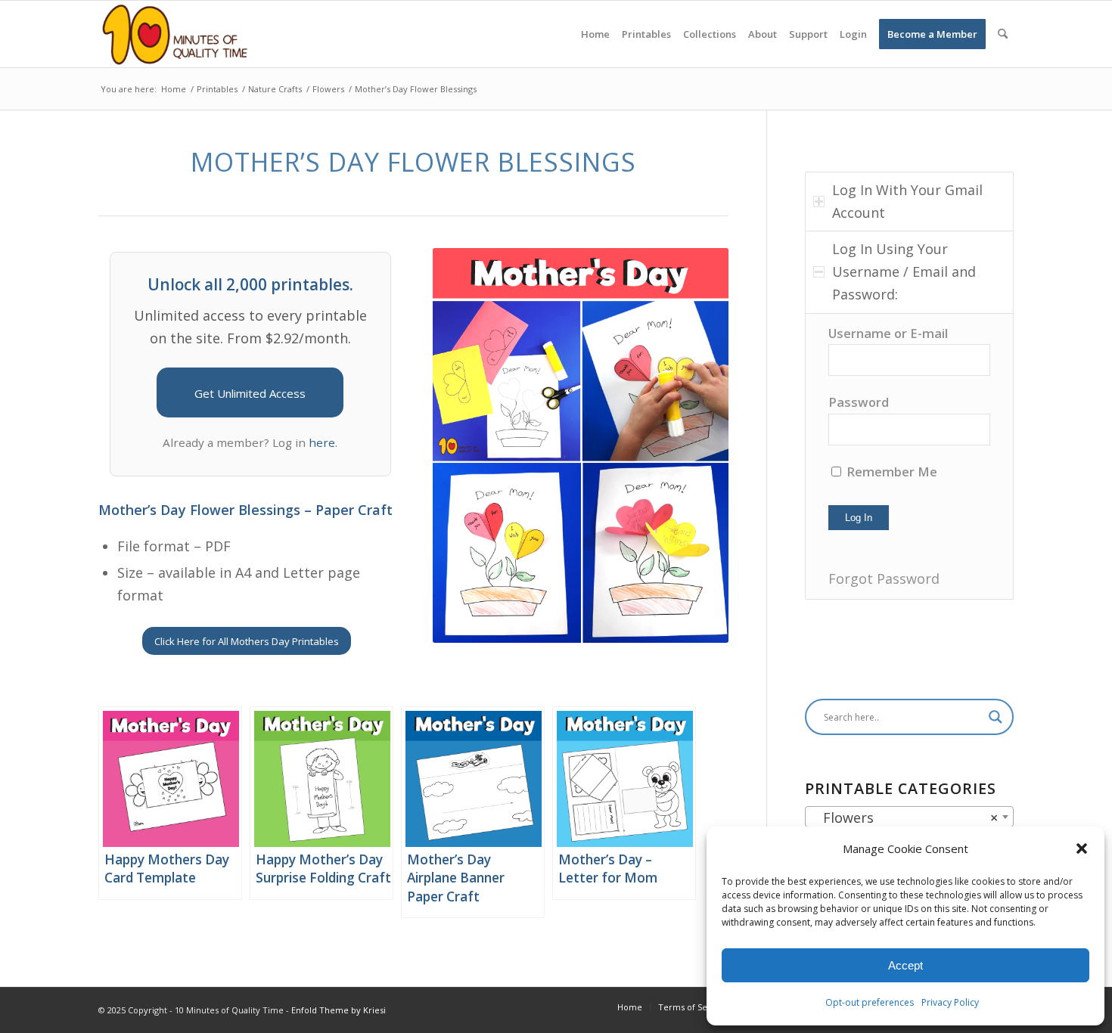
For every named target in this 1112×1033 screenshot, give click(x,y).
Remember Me (890, 471)
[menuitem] (595, 34)
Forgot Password (884, 578)
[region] (909, 456)
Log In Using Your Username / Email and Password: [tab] (904, 271)
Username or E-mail (888, 333)
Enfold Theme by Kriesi (338, 1010)
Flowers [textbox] (905, 817)
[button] (1081, 848)
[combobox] (909, 816)
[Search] (1003, 34)
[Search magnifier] (995, 716)
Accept (905, 965)
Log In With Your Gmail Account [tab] (907, 201)
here (322, 442)
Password (858, 402)
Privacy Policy (950, 1002)
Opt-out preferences (869, 1002)
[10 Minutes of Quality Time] (175, 34)
